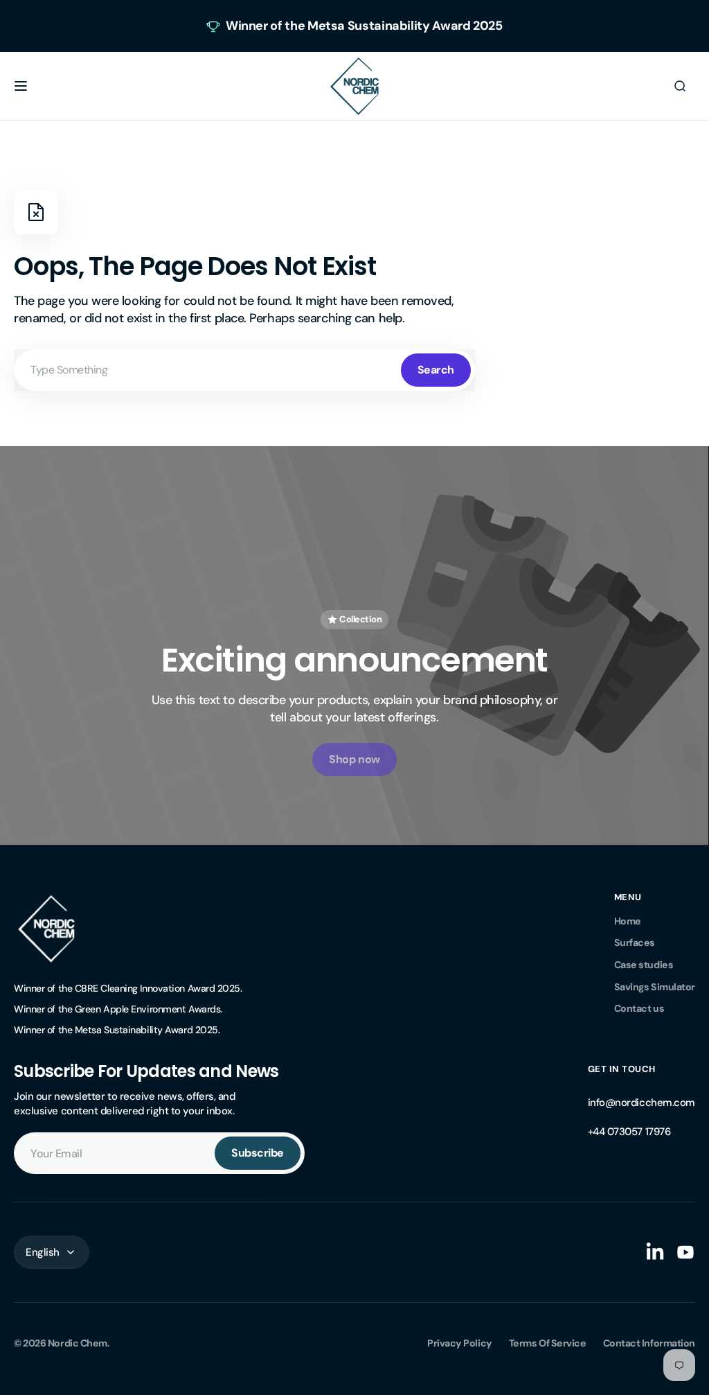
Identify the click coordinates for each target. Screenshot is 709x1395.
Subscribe (257, 1153)
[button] (21, 86)
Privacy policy (459, 1343)
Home (627, 921)
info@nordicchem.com (641, 1102)
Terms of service (547, 1343)
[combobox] (244, 370)
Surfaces (634, 942)
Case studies (644, 964)
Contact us (639, 1008)
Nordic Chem (77, 1343)
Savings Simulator (654, 987)
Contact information (649, 1343)
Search (436, 369)
